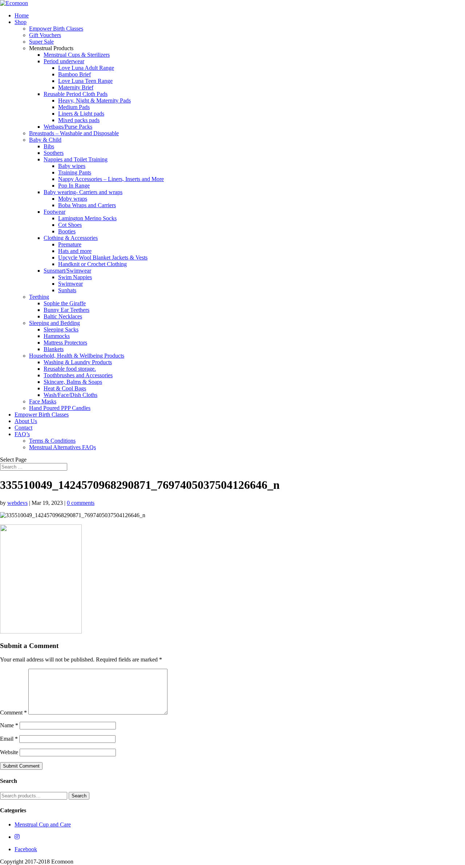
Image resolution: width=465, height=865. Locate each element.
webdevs (17, 503)
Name (9, 725)
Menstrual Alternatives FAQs (62, 447)
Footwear (54, 212)
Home (22, 15)
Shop (21, 22)
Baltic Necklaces (63, 316)
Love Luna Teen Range (85, 81)
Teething (39, 297)
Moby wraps (72, 199)
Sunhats (67, 290)
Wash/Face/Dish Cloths (70, 395)
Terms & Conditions (52, 441)
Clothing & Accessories (71, 238)
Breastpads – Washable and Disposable (74, 133)
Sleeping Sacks (61, 329)
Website (9, 752)
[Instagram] (17, 837)
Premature (69, 244)
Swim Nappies (75, 277)
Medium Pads (74, 107)
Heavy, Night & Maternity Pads (94, 100)
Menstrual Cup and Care (43, 824)
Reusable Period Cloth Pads (76, 94)
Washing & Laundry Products (78, 362)
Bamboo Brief (74, 74)
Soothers (54, 153)
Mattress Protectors (65, 342)
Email (9, 739)
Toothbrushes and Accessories (78, 375)
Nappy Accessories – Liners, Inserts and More (111, 179)
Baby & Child (45, 140)
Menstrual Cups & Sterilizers (77, 55)
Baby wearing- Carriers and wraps (83, 192)
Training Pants (74, 172)
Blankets (54, 349)
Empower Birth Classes (56, 28)
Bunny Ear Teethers (66, 310)
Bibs (49, 146)
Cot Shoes (70, 225)
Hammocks (57, 336)
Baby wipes (71, 166)
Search (79, 795)
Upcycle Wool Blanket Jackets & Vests (102, 257)
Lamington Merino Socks (87, 218)
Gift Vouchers (45, 35)
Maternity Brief (75, 87)
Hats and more (75, 251)
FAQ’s (22, 434)
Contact (23, 428)
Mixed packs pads (79, 120)
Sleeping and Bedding (54, 323)
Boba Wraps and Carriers (87, 205)
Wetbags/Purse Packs (68, 127)
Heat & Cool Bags (65, 388)
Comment (13, 712)
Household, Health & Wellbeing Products (76, 356)
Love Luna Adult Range (86, 68)
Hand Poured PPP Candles (59, 408)
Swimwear (70, 284)
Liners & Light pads (81, 113)
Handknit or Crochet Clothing (92, 264)
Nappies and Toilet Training (76, 159)
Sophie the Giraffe (65, 303)
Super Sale (41, 42)
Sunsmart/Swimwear (67, 270)
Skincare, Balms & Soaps (73, 382)
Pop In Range (74, 185)
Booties (67, 231)
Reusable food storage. (70, 369)
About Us (26, 421)
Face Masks (42, 401)
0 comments (80, 503)
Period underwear (64, 61)
